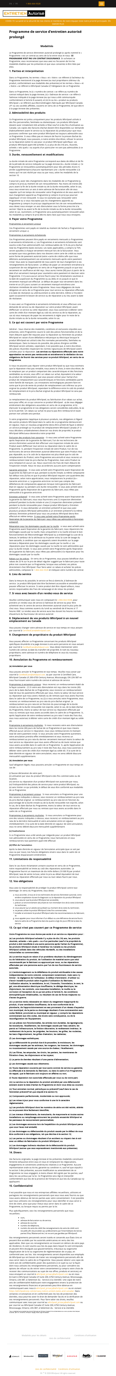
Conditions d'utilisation (85, 1335)
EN (10, 3)
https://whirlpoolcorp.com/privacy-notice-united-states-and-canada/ (41, 1291)
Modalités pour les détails (34, 1335)
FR (16, 3)
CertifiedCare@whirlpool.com (36, 630)
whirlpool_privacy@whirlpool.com (52, 1274)
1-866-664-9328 (41, 570)
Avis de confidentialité (59, 1338)
